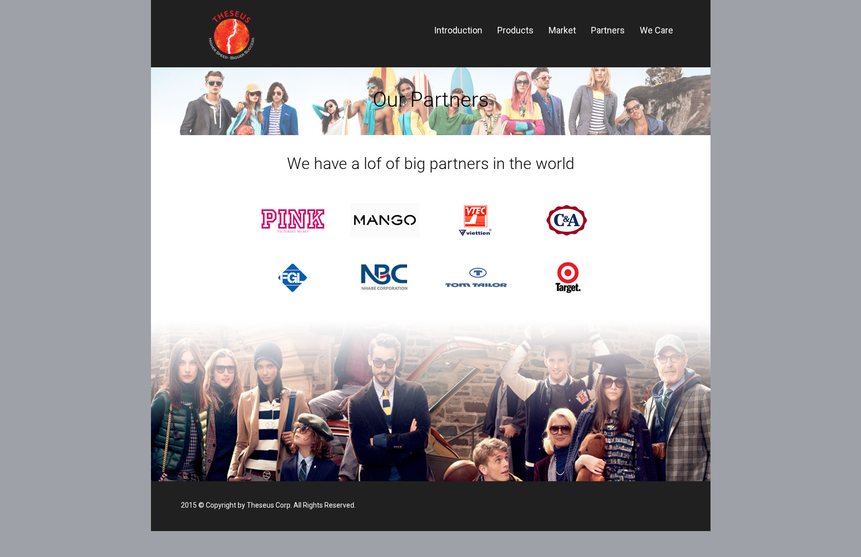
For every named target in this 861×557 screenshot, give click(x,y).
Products (515, 30)
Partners (608, 30)
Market (562, 30)
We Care (656, 30)
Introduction (458, 30)
